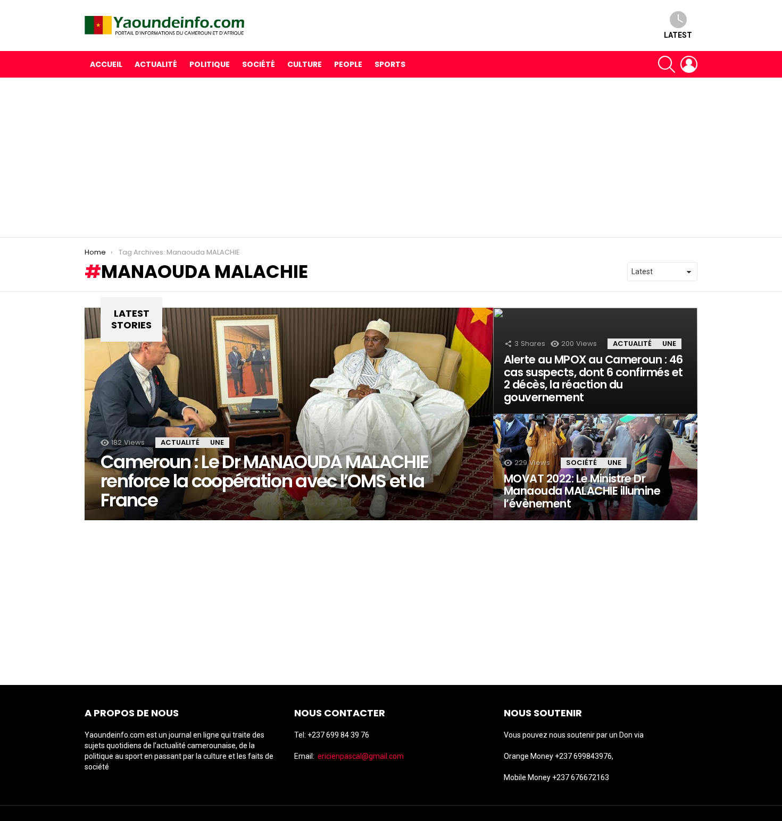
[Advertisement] (391, 157)
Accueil (106, 64)
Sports (390, 64)
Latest (678, 35)
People (348, 64)
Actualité (156, 64)
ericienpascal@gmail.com (361, 756)
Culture (304, 64)
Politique (209, 64)
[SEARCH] (666, 64)
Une (217, 442)
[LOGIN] (688, 64)
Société (258, 64)
